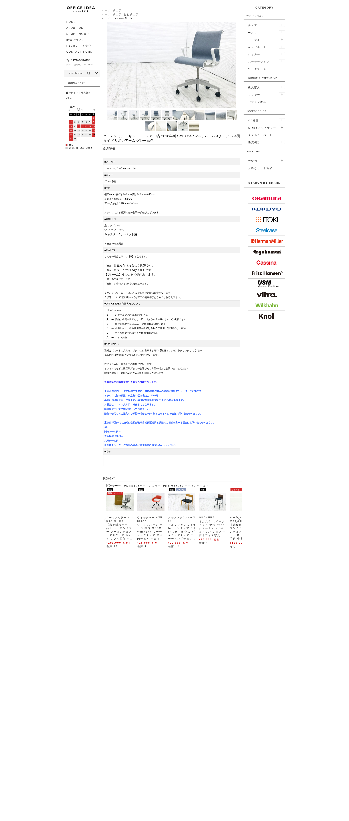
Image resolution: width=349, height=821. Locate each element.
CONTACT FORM (79, 51)
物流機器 (254, 142)
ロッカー (254, 54)
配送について (75, 39)
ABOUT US (74, 27)
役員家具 (254, 87)
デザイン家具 (257, 101)
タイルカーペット (260, 135)
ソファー (254, 94)
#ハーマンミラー (149, 485)
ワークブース (257, 69)
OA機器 (253, 120)
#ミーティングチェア (194, 485)
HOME (71, 21)
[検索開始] (89, 73)
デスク (252, 32)
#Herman (170, 485)
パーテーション (259, 61)
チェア (252, 25)
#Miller (130, 485)
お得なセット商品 (260, 168)
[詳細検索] (96, 73)
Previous (69, 110)
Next (94, 110)
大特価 (252, 160)
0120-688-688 (80, 60)
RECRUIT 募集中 (79, 45)
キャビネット (257, 47)
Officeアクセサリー (262, 127)
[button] (111, 65)
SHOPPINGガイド (79, 33)
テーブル (254, 39)
